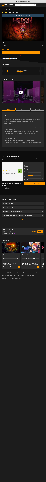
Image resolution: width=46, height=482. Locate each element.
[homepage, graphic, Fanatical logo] (8, 5)
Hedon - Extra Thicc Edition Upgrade (10, 229)
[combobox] (26, 5)
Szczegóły (23, 109)
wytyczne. (4, 159)
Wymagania (37, 109)
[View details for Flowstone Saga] (30, 247)
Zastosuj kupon (19, 72)
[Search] (34, 5)
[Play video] (21, 92)
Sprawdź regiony (24, 55)
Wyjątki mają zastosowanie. (21, 70)
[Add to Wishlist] (42, 52)
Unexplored (5, 254)
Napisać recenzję (35, 183)
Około (8, 109)
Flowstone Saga (25, 254)
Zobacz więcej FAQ (23, 219)
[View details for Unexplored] (11, 247)
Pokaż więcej (22, 143)
